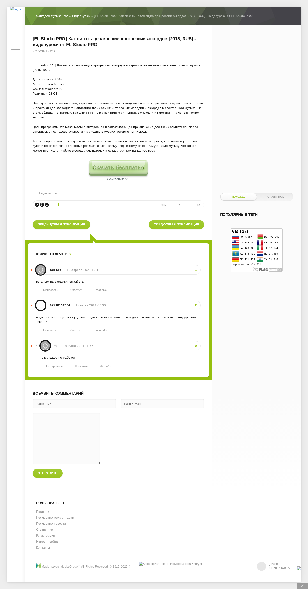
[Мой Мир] (47, 205)
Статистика (44, 529)
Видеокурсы (48, 193)
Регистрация (45, 535)
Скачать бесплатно (118, 167)
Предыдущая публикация (61, 224)
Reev (163, 205)
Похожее (238, 196)
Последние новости (51, 523)
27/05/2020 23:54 (44, 51)
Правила (42, 511)
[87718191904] (40, 303)
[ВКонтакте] (37, 205)
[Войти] (16, 34)
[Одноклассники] (42, 205)
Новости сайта (47, 541)
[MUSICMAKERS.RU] (16, 16)
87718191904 (60, 305)
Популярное (275, 196)
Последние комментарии (55, 517)
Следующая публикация (176, 224)
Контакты (43, 547)
